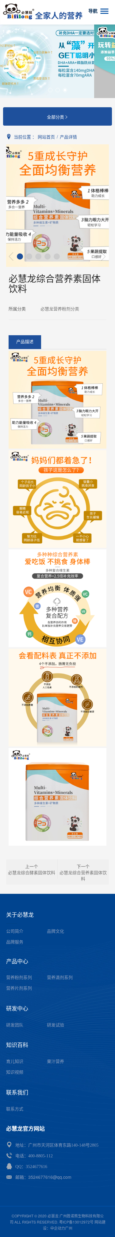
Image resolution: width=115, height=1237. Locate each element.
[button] (50, 90)
